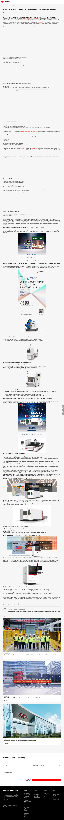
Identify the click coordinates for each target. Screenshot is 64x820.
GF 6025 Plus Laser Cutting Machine (13, 211)
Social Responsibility (47, 794)
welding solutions (7, 231)
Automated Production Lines (37, 797)
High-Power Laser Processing (37, 792)
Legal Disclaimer (13, 802)
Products (26, 1)
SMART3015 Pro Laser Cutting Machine (18, 526)
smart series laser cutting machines (18, 401)
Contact (39, 1)
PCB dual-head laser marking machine (29, 559)
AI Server (25, 802)
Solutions (21, 1)
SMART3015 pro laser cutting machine (44, 500)
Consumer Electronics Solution (27, 801)
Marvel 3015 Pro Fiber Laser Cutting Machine (15, 178)
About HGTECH (6, 596)
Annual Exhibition (56, 795)
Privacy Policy (5, 802)
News (35, 1)
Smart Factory (36, 798)
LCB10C (40, 559)
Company (31, 1)
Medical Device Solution (26, 814)
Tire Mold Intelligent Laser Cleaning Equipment (20, 334)
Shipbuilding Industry (27, 798)
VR (59, 1)
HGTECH (5, 597)
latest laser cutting (53, 230)
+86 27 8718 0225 (10, 793)
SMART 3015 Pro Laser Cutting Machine (14, 57)
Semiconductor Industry (26, 808)
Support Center (46, 793)
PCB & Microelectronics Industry (27, 805)
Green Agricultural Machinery (27, 810)
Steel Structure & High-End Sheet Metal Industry (27, 794)
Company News (12, 5)
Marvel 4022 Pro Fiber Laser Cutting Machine (15, 138)
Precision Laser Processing (36, 795)
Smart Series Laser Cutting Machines (18, 453)
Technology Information (55, 792)
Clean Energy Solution (26, 797)
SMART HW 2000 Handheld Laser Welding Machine (16, 83)
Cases (45, 796)
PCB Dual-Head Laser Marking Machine (18, 586)
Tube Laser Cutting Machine (11, 121)
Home (4, 5)
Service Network (56, 799)
